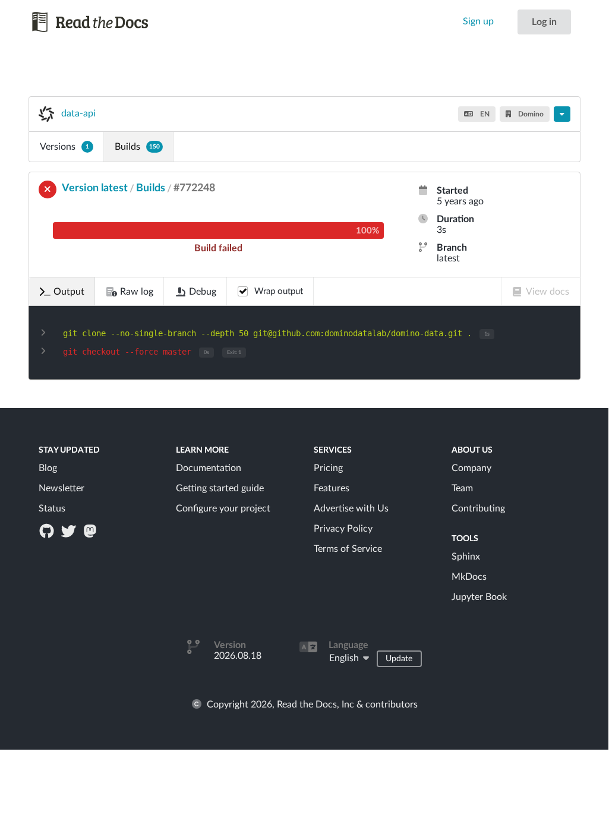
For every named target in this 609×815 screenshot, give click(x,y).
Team (462, 488)
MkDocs (469, 577)
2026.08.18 (237, 656)
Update (399, 659)
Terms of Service (348, 549)
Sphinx (466, 556)
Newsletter (61, 488)
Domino (530, 114)
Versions (64, 146)
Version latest (95, 188)
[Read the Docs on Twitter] (69, 530)
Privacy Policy (343, 528)
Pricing (328, 468)
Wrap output (278, 291)
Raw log (136, 291)
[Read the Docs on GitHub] (48, 530)
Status (52, 508)
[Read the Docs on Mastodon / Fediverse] (90, 530)
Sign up (478, 21)
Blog (48, 468)
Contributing (478, 508)
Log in (544, 22)
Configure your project (223, 508)
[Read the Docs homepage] (91, 22)
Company (471, 468)
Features (331, 488)
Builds (137, 146)
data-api (78, 113)
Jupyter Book (479, 597)
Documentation (208, 468)
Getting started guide (220, 488)
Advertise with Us (351, 508)
